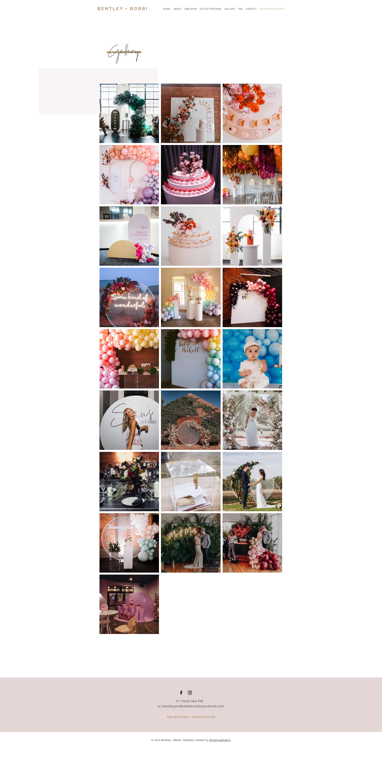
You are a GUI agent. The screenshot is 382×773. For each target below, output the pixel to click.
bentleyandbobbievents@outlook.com (193, 706)
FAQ (242, 9)
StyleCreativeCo (219, 740)
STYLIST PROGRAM (210, 9)
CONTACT (251, 9)
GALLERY (231, 9)
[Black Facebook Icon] (181, 692)
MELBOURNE (178, 717)
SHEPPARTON (203, 717)
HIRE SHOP (190, 9)
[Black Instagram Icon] (190, 692)
